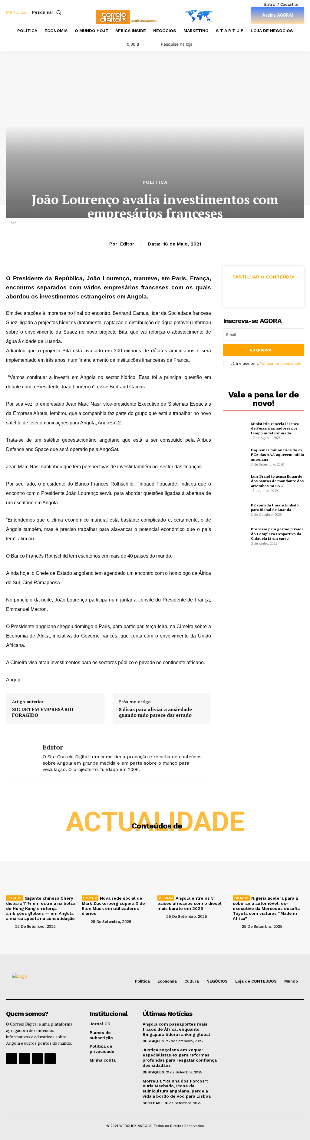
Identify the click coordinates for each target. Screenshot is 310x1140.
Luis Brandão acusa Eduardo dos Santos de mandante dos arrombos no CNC (277, 481)
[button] (48, 12)
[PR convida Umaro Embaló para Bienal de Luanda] (235, 509)
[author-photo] (10, 926)
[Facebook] (235, 291)
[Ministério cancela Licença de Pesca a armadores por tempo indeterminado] (235, 430)
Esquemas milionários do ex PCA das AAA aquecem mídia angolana (277, 455)
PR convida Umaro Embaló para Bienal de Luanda (275, 507)
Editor (127, 244)
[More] (291, 291)
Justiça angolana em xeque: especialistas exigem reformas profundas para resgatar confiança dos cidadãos (180, 1057)
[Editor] (20, 757)
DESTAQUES (153, 1041)
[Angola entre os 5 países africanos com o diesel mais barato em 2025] (193, 866)
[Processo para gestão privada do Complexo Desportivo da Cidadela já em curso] (235, 535)
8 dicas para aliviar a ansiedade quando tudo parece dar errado (155, 712)
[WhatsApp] (277, 291)
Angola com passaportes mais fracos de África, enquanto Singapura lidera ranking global (176, 1029)
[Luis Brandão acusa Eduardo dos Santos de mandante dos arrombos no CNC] (235, 483)
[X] (249, 291)
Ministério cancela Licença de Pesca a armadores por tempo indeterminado (275, 428)
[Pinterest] (263, 291)
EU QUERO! (260, 350)
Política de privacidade (281, 363)
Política (155, 182)
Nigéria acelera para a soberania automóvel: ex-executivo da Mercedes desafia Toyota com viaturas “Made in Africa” (266, 908)
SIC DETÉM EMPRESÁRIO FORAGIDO (42, 712)
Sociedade (153, 1103)
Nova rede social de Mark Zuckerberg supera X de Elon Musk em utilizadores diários (113, 906)
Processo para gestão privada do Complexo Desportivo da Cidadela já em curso (277, 534)
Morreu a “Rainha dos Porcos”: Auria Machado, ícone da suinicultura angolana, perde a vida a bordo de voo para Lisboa (177, 1089)
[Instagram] (24, 1058)
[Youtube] (50, 1058)
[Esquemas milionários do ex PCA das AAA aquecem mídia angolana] (235, 456)
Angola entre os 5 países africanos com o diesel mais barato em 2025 (189, 903)
